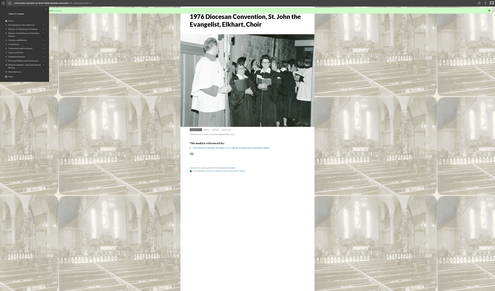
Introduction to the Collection (21, 25)
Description (196, 130)
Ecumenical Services (16, 57)
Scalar (203, 171)
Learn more (58, 11)
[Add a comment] (193, 154)
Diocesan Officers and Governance (23, 61)
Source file (226, 130)
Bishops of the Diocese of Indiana (23, 29)
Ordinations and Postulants (20, 48)
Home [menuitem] (10, 21)
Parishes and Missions (17, 40)
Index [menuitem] (10, 77)
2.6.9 (207, 171)
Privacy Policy (228, 171)
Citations (215, 130)
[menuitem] (3, 3)
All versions (224, 168)
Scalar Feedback (239, 171)
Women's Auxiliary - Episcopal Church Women (24, 66)
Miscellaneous (14, 72)
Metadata (232, 168)
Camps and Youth (15, 53)
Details (206, 130)
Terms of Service (217, 171)
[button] (485, 3)
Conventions (13, 44)
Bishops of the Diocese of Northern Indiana (23, 34)
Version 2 (193, 168)
